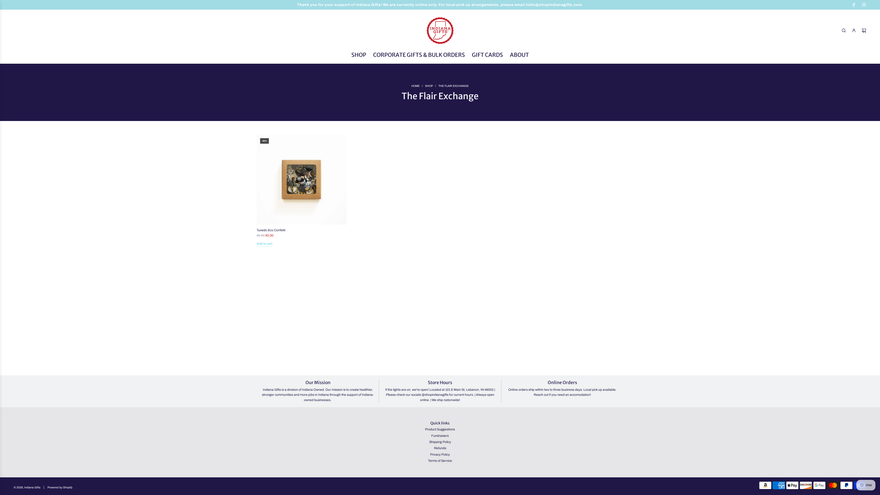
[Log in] (854, 30)
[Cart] (864, 30)
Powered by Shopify (59, 487)
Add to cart (264, 243)
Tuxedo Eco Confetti (271, 230)
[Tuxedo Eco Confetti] (302, 180)
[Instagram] (864, 5)
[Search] (844, 30)
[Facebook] (854, 5)
